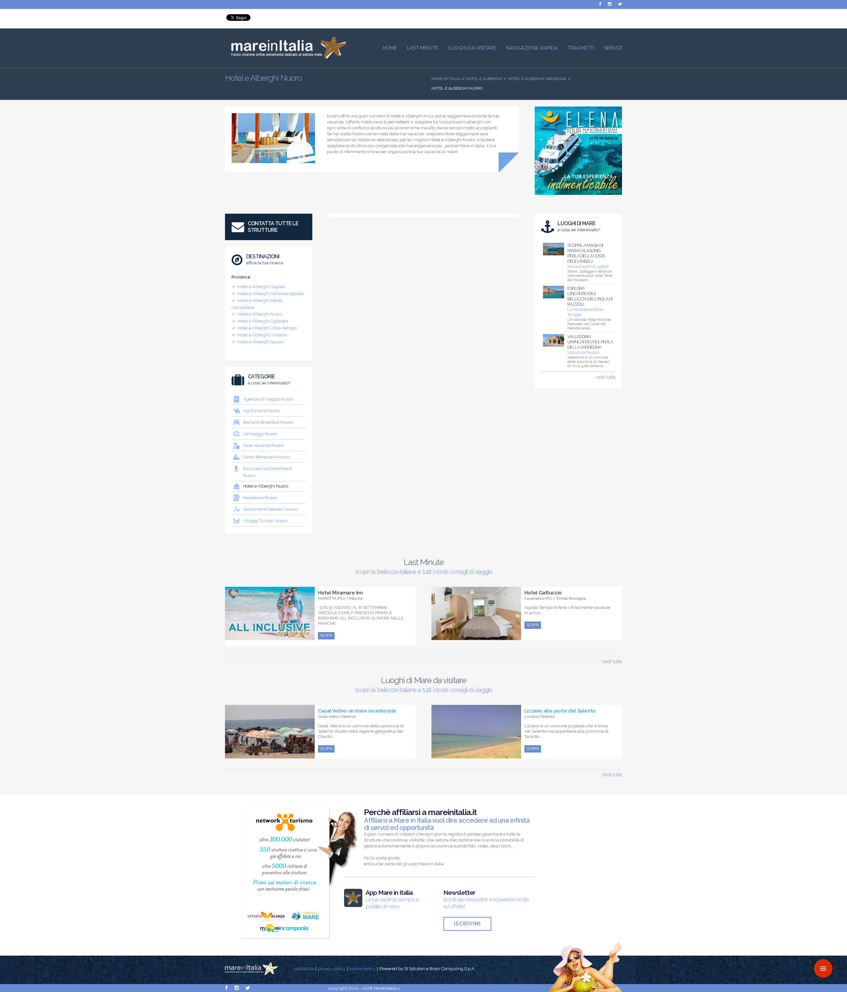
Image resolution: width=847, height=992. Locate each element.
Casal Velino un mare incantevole (357, 711)
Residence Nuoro (260, 497)
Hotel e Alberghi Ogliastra (263, 321)
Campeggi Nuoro (260, 433)
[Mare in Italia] (286, 57)
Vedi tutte (612, 661)
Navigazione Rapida (532, 48)
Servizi (613, 48)
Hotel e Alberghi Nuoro (260, 314)
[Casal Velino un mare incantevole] (270, 755)
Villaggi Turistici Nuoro (265, 520)
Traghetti (581, 48)
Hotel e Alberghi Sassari (261, 341)
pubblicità (304, 968)
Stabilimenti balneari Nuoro (270, 509)
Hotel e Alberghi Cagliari (261, 286)
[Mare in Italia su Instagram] (609, 4)
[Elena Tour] (578, 196)
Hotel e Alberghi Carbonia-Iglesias (271, 293)
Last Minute (422, 48)
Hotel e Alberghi (484, 78)
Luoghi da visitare (472, 48)
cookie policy (362, 968)
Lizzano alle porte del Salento (560, 711)
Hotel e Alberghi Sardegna (537, 78)
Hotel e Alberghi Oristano (262, 334)
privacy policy (331, 968)
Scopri (326, 635)
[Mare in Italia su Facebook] (600, 4)
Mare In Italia (445, 78)
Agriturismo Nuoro (261, 410)
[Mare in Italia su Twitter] (620, 4)
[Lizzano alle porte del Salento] (476, 755)
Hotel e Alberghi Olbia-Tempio (267, 327)
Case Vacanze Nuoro (263, 445)
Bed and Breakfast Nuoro (267, 422)
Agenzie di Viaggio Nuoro (268, 399)
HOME (390, 48)
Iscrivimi (467, 924)
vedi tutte (605, 377)
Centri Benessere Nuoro (266, 456)
